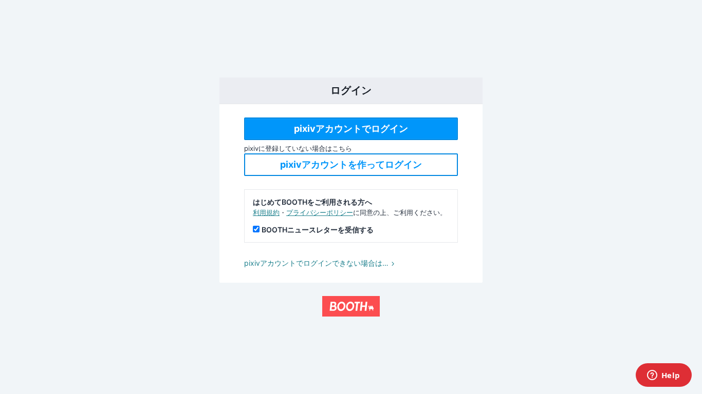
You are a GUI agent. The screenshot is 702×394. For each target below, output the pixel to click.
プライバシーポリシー (319, 212)
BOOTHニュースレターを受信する (318, 229)
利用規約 (266, 212)
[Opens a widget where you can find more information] (663, 376)
